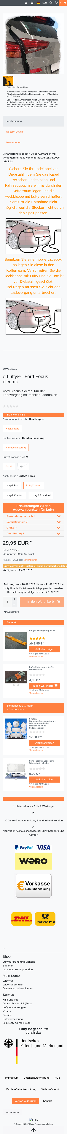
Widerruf (8, 980)
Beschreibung (14, 120)
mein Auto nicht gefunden (18, 969)
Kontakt (47, 1100)
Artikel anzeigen (44, 649)
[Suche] (51, 3)
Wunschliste (13, 612)
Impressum (11, 1077)
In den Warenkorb (40, 601)
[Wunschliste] (56, 3)
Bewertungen (13, 142)
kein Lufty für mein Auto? (17, 1022)
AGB (57, 1077)
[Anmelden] (26, 3)
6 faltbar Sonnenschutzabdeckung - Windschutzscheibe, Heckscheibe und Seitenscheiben (42, 723)
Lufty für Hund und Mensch (19, 961)
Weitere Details (14, 131)
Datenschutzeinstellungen (18, 988)
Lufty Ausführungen (14, 1007)
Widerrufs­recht (50, 1089)
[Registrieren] (33, 3)
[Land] (38, 3)
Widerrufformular (13, 984)
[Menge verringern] (14, 604)
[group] (16, 677)
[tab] (33, 121)
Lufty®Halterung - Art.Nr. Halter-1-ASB (41, 668)
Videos (7, 1011)
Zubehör (8, 965)
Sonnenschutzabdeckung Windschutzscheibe (42, 762)
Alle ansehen (16, 709)
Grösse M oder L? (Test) (17, 1003)
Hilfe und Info (10, 999)
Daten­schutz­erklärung (37, 1077)
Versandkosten (30, 560)
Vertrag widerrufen (25, 1100)
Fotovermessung (13, 1018)
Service (7, 1015)
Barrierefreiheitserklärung (21, 1089)
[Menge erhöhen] (14, 599)
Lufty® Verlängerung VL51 (42, 630)
